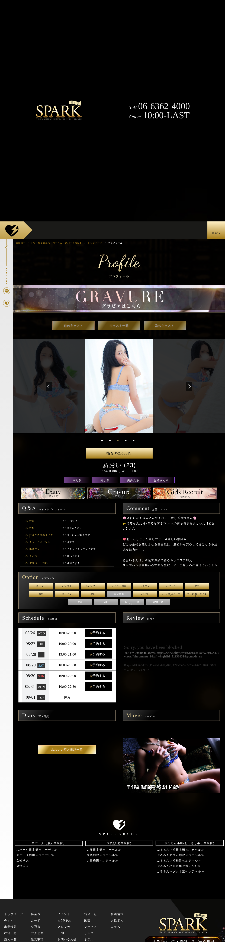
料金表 (35, 914)
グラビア (90, 926)
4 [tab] (125, 440)
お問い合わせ (67, 939)
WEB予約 (65, 920)
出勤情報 (10, 926)
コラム (115, 926)
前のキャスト (73, 325)
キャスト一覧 (119, 325)
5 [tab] (133, 440)
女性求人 (117, 920)
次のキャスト (164, 325)
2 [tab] (110, 440)
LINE (61, 933)
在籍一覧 (10, 933)
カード (35, 920)
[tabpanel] (119, 386)
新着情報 (117, 914)
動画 (87, 920)
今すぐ (9, 920)
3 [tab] (118, 440)
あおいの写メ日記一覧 (67, 749)
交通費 (35, 926)
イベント (64, 914)
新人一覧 (10, 939)
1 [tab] (102, 440)
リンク (89, 933)
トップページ (13, 914)
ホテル (89, 939)
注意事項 (37, 939)
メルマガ (64, 926)
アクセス (37, 933)
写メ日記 (90, 914)
